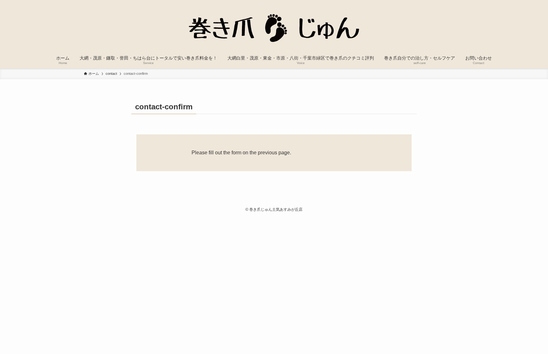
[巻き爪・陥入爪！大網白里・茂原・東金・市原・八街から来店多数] (274, 27)
